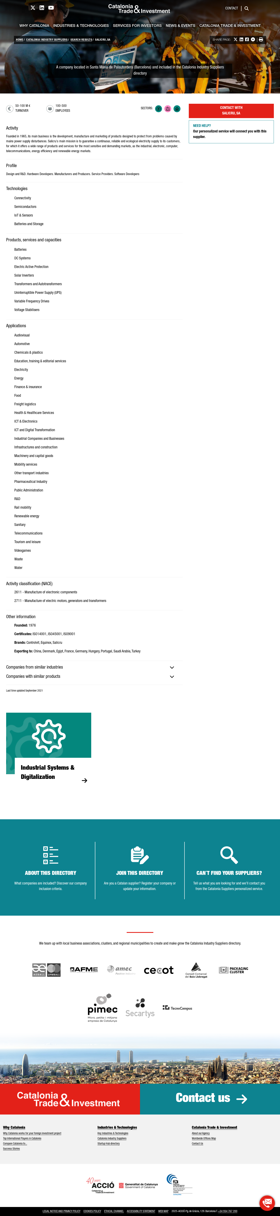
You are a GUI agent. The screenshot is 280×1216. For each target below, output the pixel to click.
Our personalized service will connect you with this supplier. (229, 131)
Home (19, 40)
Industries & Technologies (81, 26)
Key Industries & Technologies (113, 1133)
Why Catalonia (34, 26)
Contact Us (197, 1143)
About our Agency (201, 1133)
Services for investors (137, 26)
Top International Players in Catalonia (22, 1138)
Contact (231, 8)
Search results (81, 40)
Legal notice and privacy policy (61, 1211)
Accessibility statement (141, 1211)
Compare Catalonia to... (15, 1143)
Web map (163, 1211)
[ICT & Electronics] (167, 108)
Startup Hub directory (109, 1143)
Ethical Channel (114, 1211)
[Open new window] (196, 970)
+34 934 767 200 (227, 1211)
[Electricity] (158, 108)
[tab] (94, 667)
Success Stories (11, 1149)
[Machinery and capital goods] (177, 108)
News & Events (180, 26)
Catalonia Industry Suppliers (46, 40)
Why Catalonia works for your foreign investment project (32, 1133)
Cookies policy (92, 1211)
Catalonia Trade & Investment (230, 26)
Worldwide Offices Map (204, 1138)
